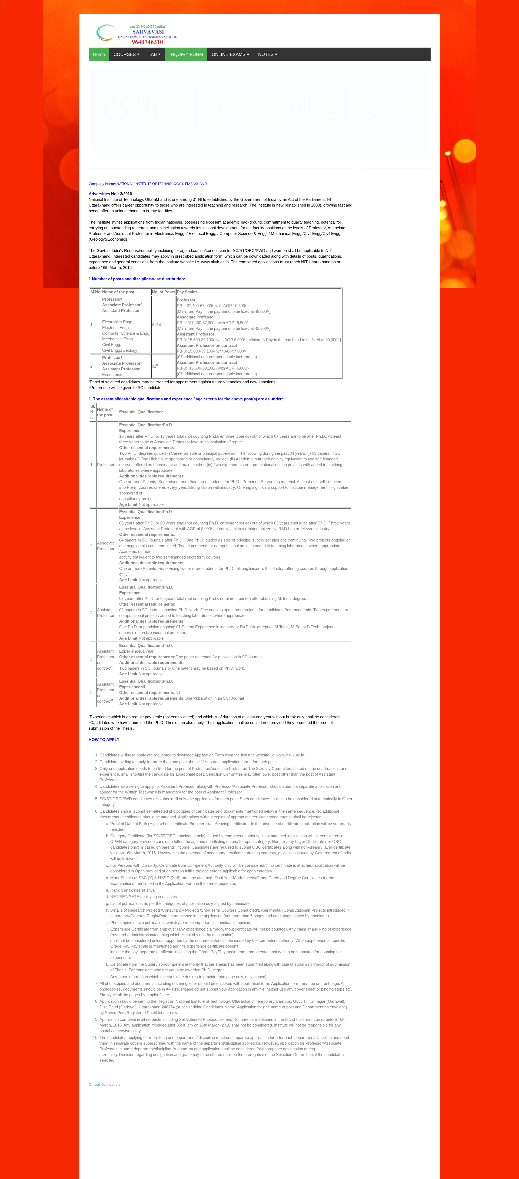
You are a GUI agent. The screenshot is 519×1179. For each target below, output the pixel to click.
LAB (153, 54)
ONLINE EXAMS (229, 54)
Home (99, 54)
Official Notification (104, 1084)
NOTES (266, 54)
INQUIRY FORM (186, 54)
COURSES (125, 54)
